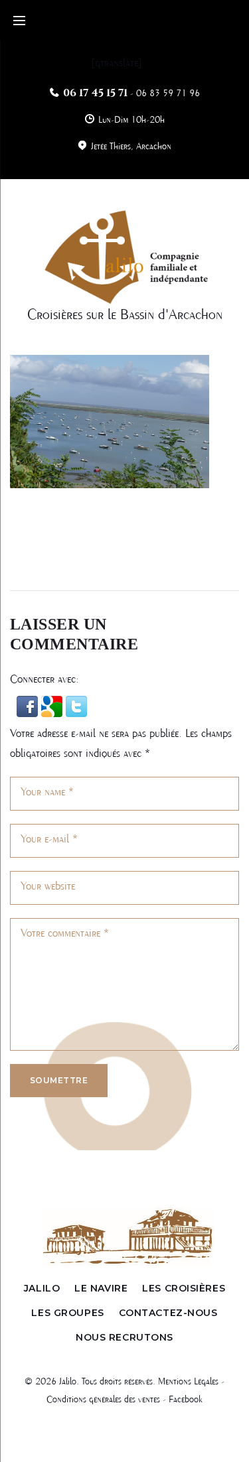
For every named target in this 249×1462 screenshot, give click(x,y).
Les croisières (183, 1288)
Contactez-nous (168, 1313)
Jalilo (42, 1288)
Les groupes (67, 1313)
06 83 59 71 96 (168, 93)
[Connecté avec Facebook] (29, 705)
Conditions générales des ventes (103, 1399)
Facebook (186, 1399)
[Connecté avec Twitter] (76, 705)
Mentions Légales (188, 1381)
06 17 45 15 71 (95, 93)
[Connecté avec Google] (53, 705)
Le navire (100, 1288)
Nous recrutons (124, 1337)
